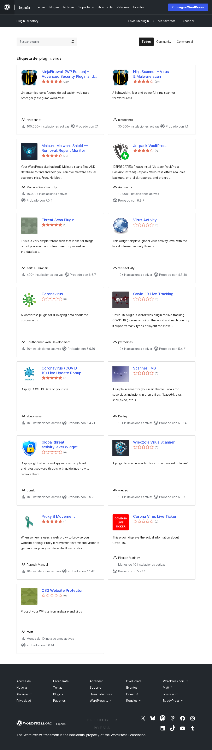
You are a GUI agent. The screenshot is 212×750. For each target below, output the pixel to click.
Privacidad (24, 700)
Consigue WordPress (188, 7)
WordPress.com (175, 681)
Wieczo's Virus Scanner (154, 442)
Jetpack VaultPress (150, 145)
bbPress (170, 694)
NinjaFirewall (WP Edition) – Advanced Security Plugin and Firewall (68, 74)
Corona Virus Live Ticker (155, 516)
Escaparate (61, 681)
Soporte (95, 687)
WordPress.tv (101, 700)
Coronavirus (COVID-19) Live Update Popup (61, 370)
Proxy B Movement (58, 516)
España (61, 724)
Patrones (59, 700)
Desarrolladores (101, 694)
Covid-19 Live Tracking (153, 294)
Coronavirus (52, 294)
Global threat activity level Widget (60, 444)
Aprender (96, 681)
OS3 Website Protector (62, 590)
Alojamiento (25, 694)
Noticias (22, 687)
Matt (168, 687)
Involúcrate (134, 681)
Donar (132, 694)
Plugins (58, 694)
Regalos (133, 700)
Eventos (131, 687)
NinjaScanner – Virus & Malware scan (151, 74)
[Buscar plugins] (73, 42)
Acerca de (24, 681)
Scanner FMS (144, 368)
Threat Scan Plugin (58, 220)
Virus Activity (145, 220)
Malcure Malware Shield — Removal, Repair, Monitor (65, 148)
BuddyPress (173, 700)
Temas (57, 687)
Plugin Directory (28, 21)
